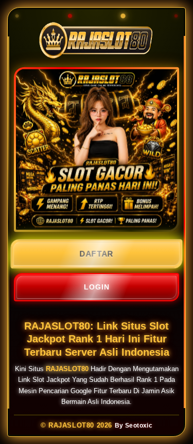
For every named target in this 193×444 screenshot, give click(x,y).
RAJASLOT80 (67, 369)
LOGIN (97, 287)
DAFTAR (96, 253)
